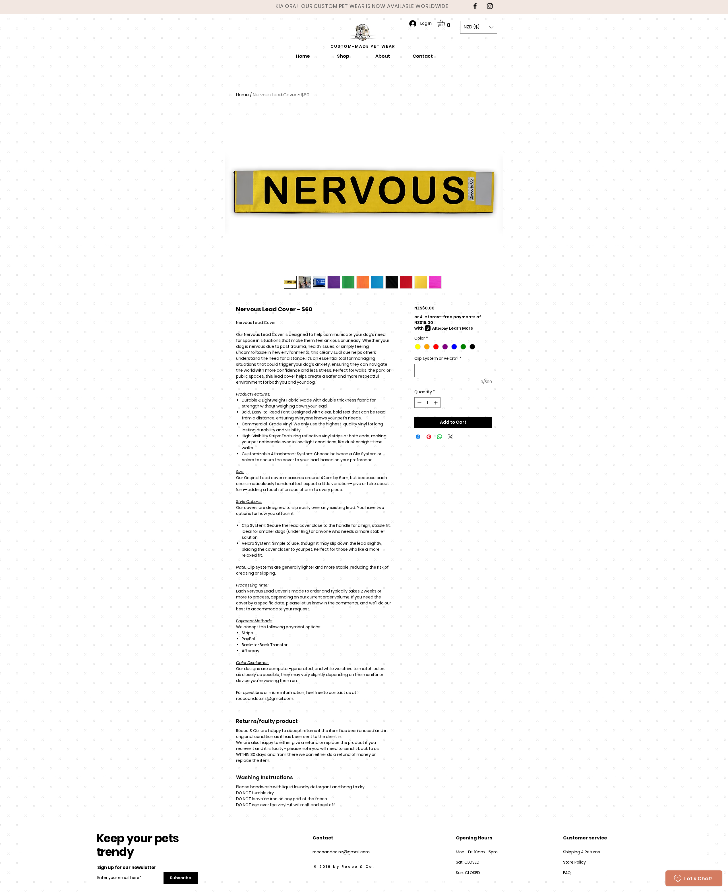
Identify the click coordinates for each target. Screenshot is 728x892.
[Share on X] (450, 436)
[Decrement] (418, 402)
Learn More (461, 328)
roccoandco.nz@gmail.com (341, 852)
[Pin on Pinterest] (428, 436)
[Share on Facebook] (418, 436)
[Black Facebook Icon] (475, 6)
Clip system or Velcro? (438, 358)
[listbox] (478, 27)
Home (242, 95)
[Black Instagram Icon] (490, 6)
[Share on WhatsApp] (439, 436)
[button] (445, 23)
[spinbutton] (427, 402)
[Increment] (436, 402)
